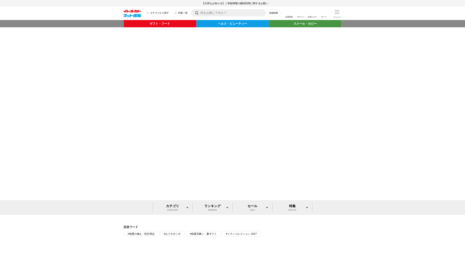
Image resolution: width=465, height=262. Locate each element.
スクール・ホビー (305, 23)
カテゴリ (172, 153)
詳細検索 (273, 13)
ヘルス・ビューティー (232, 23)
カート (324, 17)
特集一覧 (183, 12)
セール (252, 153)
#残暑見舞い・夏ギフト (203, 179)
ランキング (212, 153)
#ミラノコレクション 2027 (241, 179)
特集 (292, 153)
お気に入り (312, 17)
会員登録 (289, 17)
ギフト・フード (160, 23)
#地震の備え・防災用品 (141, 179)
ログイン (300, 17)
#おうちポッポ (172, 179)
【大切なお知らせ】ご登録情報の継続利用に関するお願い (235, 3)
